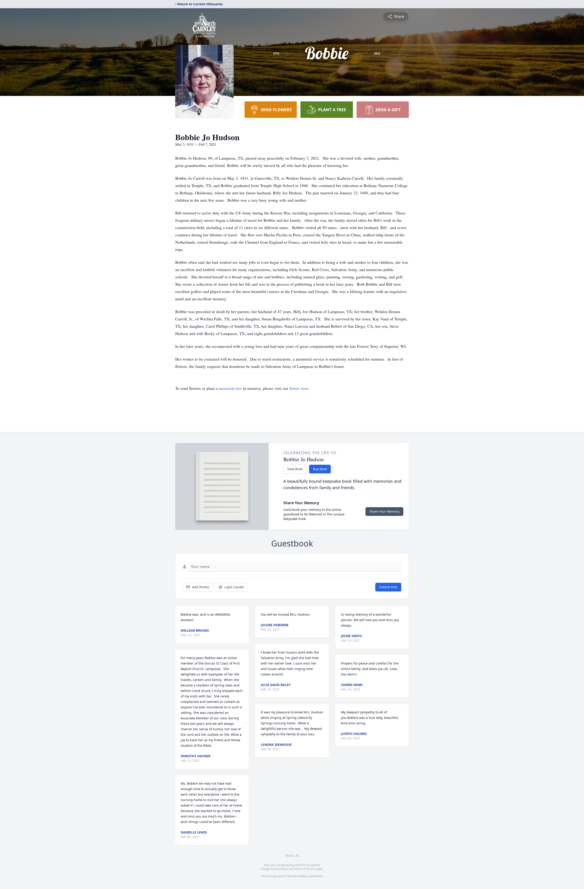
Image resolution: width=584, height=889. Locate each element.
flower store (298, 388)
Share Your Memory (384, 511)
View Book (294, 469)
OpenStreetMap (297, 876)
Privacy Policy (279, 869)
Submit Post (388, 587)
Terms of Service (304, 869)
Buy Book (320, 469)
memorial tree (230, 388)
